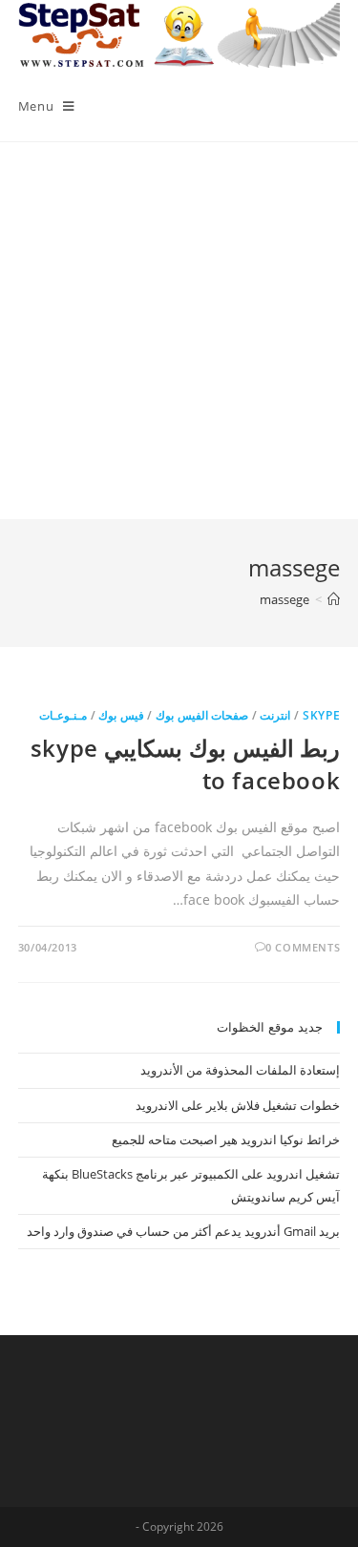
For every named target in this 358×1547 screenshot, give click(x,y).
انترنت (275, 715)
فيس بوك (121, 715)
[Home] (333, 599)
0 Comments (302, 947)
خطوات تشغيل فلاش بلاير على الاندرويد (238, 1105)
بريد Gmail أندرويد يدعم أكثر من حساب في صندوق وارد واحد (183, 1231)
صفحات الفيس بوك (202, 715)
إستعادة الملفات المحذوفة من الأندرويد (240, 1069)
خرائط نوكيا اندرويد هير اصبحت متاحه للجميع (226, 1139)
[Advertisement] (179, 331)
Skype (321, 715)
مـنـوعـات (63, 715)
